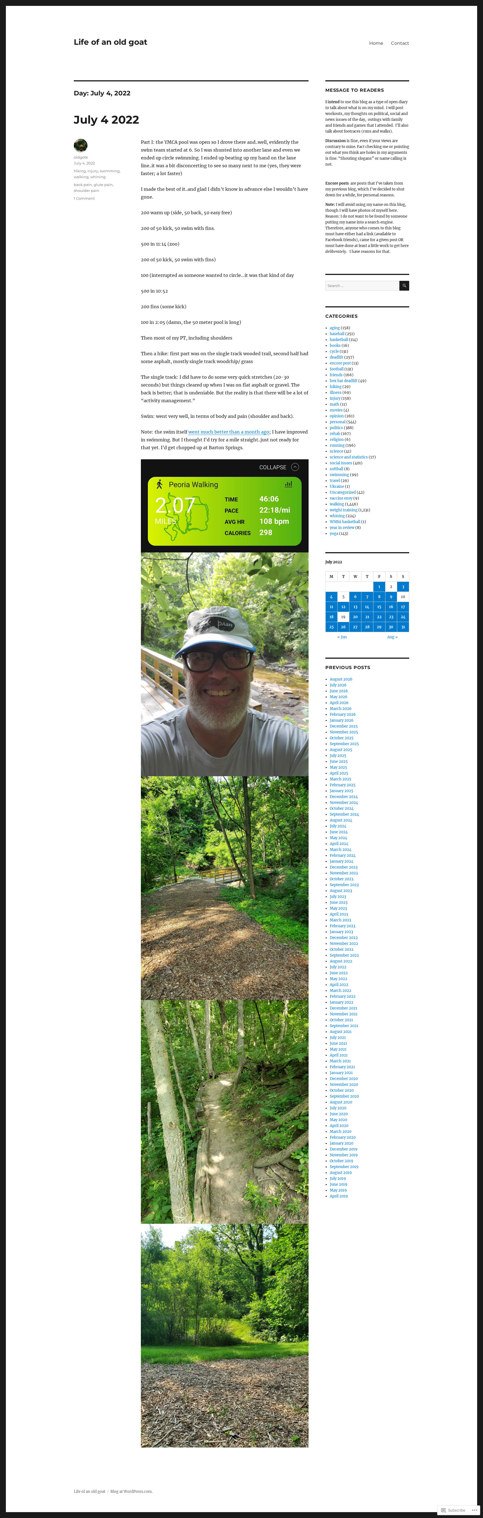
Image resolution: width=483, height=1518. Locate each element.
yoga (334, 533)
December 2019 (343, 1149)
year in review (342, 527)
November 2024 (344, 802)
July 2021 (338, 1037)
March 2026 (341, 708)
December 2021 (343, 1008)
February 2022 (343, 996)
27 (355, 627)
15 (379, 606)
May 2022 (338, 978)
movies (336, 410)
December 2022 (344, 937)
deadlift (336, 357)
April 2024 (339, 843)
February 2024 (343, 855)
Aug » (392, 637)
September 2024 (344, 814)
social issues (341, 463)
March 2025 (340, 779)
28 (367, 627)
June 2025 (339, 761)
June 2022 (339, 973)
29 (379, 627)
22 (379, 617)
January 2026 (342, 720)
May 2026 (338, 697)
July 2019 (338, 1178)
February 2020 (343, 1137)
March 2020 (340, 1131)
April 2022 (339, 984)
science (336, 451)
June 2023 (338, 902)
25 (331, 627)
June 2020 (339, 1114)
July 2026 (338, 685)
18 (331, 617)
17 (403, 606)
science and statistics (349, 457)
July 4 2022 (106, 119)
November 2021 (343, 1014)
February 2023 (342, 926)
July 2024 (338, 826)
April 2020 (339, 1125)
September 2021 (344, 1025)
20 (355, 617)
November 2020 (344, 1084)
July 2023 (338, 896)
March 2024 (340, 849)
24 (403, 617)
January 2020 (341, 1143)
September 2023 (344, 884)
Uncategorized (343, 492)
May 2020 (338, 1119)
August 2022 (341, 961)
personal (337, 422)
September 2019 (344, 1166)
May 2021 (338, 1049)
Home (376, 43)
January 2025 (341, 791)
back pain (83, 184)
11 (331, 606)
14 (367, 606)
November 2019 (344, 1155)
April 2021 (339, 1055)
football (337, 369)
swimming (110, 171)
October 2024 (342, 808)
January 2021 (341, 1072)
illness (336, 392)
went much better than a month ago (228, 432)
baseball (337, 333)
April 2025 (339, 773)
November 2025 (344, 732)
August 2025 (341, 749)
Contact (400, 43)
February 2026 (343, 714)
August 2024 (341, 820)
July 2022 (338, 967)
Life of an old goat (110, 42)
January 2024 (341, 861)
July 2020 (338, 1108)
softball (336, 469)
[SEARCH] (404, 286)
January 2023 (341, 931)
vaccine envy (341, 498)
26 (343, 627)
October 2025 (342, 738)
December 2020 (344, 1078)
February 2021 (342, 1067)
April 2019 (339, 1196)
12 (343, 606)
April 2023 (339, 914)
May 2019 (338, 1190)
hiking (80, 171)
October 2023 (341, 879)
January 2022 (341, 1002)
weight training (343, 510)
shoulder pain (86, 190)
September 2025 (344, 744)
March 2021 (340, 1061)
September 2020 (344, 1096)
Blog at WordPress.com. (131, 1491)
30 (391, 627)
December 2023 (343, 867)
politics (336, 427)
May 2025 (338, 767)
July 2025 (338, 755)
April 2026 (339, 702)
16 (391, 606)
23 (391, 617)
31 (403, 627)
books (335, 345)
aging (335, 328)
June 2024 (339, 832)
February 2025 (343, 785)
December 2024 (344, 796)
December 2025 (344, 726)
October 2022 (342, 949)
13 (355, 606)
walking (81, 177)
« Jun (342, 637)
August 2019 (341, 1172)
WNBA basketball (345, 521)
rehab (335, 433)
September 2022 (344, 955)
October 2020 (342, 1090)
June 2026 (339, 691)
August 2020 (341, 1102)
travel (335, 480)
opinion (337, 416)
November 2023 (344, 873)
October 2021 (341, 1020)
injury (92, 171)
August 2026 (341, 679)
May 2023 (338, 908)
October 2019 (341, 1161)
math (334, 404)
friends (336, 375)
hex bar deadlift (343, 380)
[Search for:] (362, 285)
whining (98, 177)
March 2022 (340, 990)
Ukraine (337, 486)
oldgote (81, 157)
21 (367, 617)
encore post (340, 363)
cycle (334, 351)
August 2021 (341, 1031)
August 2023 (341, 890)
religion (337, 439)
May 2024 (338, 838)
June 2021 (338, 1043)
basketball (339, 339)
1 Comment (84, 198)
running (337, 445)
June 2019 (338, 1184)
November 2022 (344, 943)
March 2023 (340, 920)
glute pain (103, 184)
